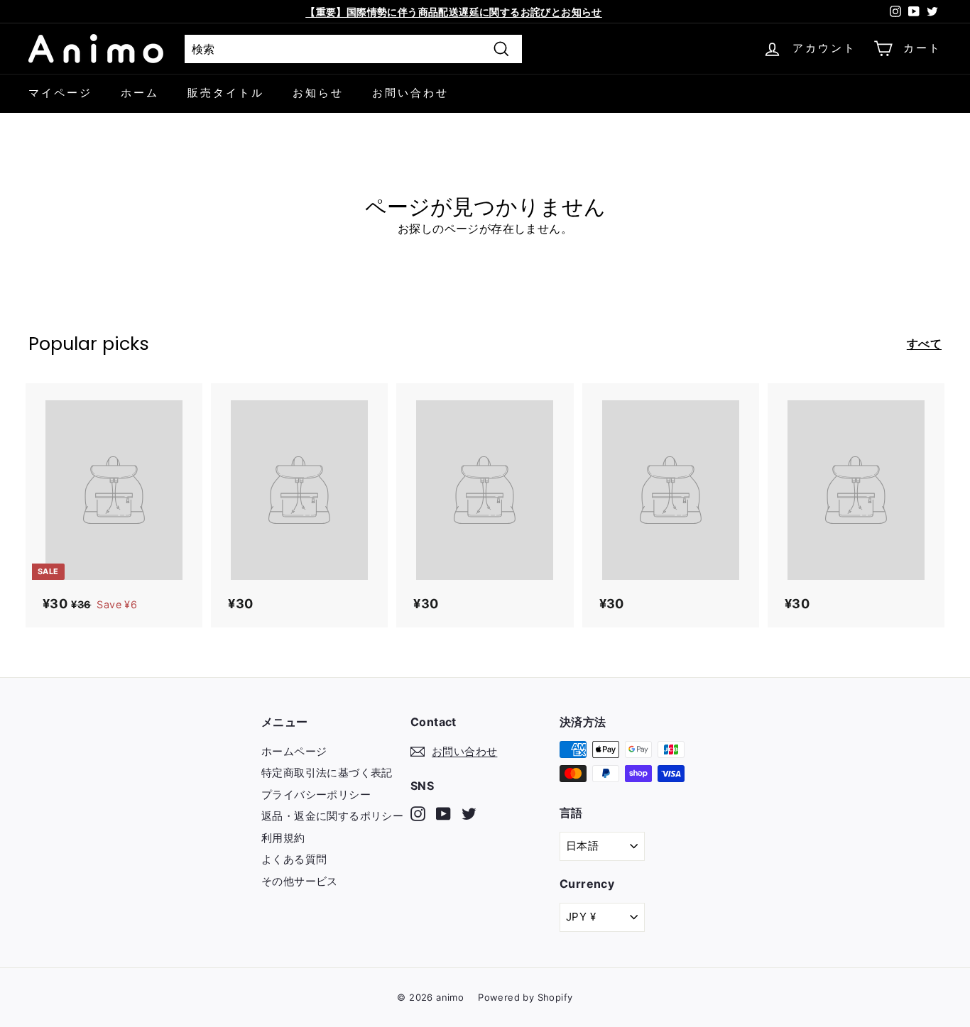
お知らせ (318, 92)
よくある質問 (294, 859)
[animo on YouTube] (443, 813)
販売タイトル (225, 92)
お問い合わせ (410, 92)
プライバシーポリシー (316, 794)
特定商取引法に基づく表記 (327, 772)
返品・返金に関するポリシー (332, 816)
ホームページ (294, 751)
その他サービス (299, 881)
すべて (924, 343)
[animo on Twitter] (469, 813)
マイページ (60, 92)
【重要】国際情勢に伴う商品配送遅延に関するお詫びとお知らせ (453, 12)
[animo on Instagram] (417, 813)
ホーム (140, 92)
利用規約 (283, 838)
